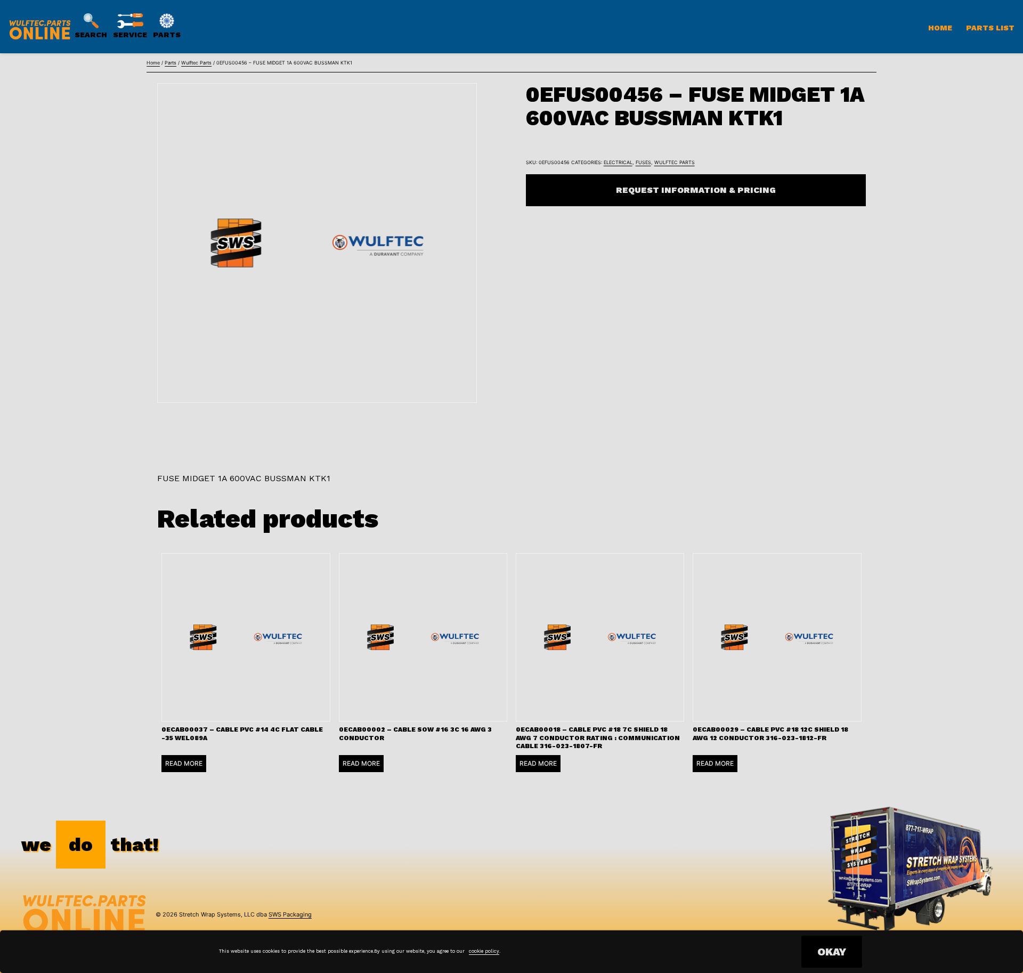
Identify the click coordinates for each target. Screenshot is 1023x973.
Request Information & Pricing (696, 190)
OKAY (831, 951)
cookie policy (484, 951)
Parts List (990, 27)
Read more (183, 763)
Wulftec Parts (196, 63)
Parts (170, 63)
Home (940, 27)
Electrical (618, 162)
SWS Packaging (290, 914)
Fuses (643, 162)
